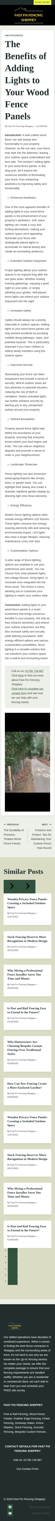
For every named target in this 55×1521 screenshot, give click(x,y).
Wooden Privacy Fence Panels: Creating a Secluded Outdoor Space (27, 903)
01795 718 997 (42, 2)
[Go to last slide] (12, 887)
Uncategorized (14, 36)
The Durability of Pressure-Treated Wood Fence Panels (14, 834)
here (21, 675)
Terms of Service (39, 1507)
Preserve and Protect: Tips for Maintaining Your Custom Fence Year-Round (41, 836)
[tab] (13, 1251)
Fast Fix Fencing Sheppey (20, 126)
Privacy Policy (41, 1513)
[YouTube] (10, 1513)
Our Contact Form (27, 1468)
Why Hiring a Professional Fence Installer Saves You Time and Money (24, 974)
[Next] (27, 887)
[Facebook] (10, 1507)
